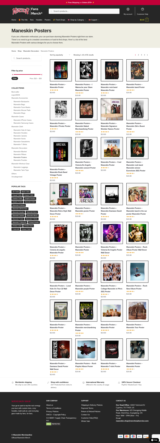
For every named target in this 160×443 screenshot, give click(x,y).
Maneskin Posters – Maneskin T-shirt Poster (110, 364)
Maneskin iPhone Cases (23, 120)
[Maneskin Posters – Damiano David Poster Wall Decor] (61, 349)
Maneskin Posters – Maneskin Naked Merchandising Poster (84, 126)
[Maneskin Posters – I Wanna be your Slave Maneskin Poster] (86, 70)
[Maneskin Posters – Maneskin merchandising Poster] (86, 311)
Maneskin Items (32, 212)
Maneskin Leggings (21, 167)
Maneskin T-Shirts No (19, 222)
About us (49, 405)
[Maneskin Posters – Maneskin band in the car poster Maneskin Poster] (137, 194)
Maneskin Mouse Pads (22, 110)
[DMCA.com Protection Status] (61, 424)
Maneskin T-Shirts (20, 144)
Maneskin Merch (32, 215)
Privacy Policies (52, 411)
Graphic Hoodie (30, 198)
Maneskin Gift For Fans (20, 209)
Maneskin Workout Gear (20, 164)
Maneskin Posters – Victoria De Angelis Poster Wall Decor (111, 250)
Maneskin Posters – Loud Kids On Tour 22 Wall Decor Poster (60, 289)
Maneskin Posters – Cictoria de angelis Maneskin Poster (58, 250)
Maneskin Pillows (20, 154)
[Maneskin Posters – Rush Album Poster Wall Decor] (137, 233)
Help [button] (155, 440)
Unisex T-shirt (26, 229)
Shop (20, 51)
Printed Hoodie (34, 222)
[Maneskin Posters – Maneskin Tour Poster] (137, 311)
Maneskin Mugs (19, 113)
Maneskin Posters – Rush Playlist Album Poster (85, 364)
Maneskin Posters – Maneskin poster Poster (85, 209)
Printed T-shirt (17, 226)
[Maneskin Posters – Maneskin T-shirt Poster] (112, 349)
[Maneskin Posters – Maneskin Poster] (61, 70)
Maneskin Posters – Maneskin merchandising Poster (85, 327)
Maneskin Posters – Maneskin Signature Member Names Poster (110, 126)
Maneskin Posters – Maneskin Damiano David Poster (111, 211)
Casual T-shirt (17, 195)
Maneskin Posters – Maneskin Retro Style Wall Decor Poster (60, 211)
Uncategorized (16, 177)
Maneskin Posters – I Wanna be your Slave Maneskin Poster (83, 87)
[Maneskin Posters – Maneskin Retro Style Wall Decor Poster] (61, 194)
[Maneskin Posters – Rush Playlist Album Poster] (86, 349)
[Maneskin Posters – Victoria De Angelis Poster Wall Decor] (112, 233)
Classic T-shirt (28, 195)
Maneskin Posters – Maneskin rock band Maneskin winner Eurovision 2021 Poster (135, 166)
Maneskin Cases (17, 116)
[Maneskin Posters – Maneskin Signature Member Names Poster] (112, 109)
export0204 (15, 95)
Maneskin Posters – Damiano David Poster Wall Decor (59, 366)
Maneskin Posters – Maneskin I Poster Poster (60, 124)
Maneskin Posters (20, 157)
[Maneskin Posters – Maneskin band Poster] (137, 70)
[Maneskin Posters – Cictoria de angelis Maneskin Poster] (61, 233)
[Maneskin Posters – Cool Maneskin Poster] (112, 148)
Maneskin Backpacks (21, 101)
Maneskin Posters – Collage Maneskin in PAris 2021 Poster (111, 289)
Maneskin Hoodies (20, 133)
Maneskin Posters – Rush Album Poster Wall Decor (136, 248)
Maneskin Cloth (17, 126)
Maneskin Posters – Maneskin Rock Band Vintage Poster (58, 172)
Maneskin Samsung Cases (23, 123)
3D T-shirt (16, 192)
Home (13, 51)
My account (128, 14)
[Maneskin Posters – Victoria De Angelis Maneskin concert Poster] (86, 148)
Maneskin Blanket (20, 151)
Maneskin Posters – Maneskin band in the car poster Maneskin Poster (136, 211)
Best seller (15, 92)
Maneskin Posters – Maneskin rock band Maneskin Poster (109, 87)
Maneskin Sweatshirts (22, 141)
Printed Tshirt (28, 226)
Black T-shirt (25, 192)
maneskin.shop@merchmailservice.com (132, 421)
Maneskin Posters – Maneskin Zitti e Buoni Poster (135, 126)
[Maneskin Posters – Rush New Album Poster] (137, 272)
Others (14, 174)
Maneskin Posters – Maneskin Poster (58, 85)
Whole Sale (85, 421)
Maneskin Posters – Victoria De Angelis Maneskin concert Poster (85, 165)
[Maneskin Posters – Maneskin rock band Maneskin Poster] (112, 70)
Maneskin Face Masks (22, 107)
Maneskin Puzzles (20, 160)
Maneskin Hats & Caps (22, 130)
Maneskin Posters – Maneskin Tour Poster (135, 326)
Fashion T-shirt (17, 198)
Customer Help (142, 14)
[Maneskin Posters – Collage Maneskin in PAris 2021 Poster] (112, 272)
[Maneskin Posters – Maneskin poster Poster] (86, 194)
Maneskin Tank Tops (21, 170)
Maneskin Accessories (19, 98)
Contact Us (85, 415)
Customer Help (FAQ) (89, 418)
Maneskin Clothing (19, 205)
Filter (15, 78)
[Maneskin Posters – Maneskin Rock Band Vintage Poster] (61, 151)
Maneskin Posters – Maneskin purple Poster (85, 287)
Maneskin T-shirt (18, 219)
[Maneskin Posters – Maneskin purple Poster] (86, 272)
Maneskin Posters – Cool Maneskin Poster (111, 163)
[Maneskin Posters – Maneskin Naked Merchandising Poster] (86, 109)
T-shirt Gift (16, 229)
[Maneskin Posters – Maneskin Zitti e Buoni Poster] (137, 109)
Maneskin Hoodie (18, 212)
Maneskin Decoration (31, 51)
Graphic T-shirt (17, 202)
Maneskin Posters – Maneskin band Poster (135, 85)
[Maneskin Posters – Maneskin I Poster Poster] (61, 109)
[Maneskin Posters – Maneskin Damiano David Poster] (112, 194)
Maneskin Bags (19, 104)
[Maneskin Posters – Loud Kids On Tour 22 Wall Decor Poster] (61, 272)
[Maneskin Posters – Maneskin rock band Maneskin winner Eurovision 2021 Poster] (137, 148)
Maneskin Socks (20, 139)
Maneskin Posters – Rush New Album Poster (136, 287)
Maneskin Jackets (20, 136)
